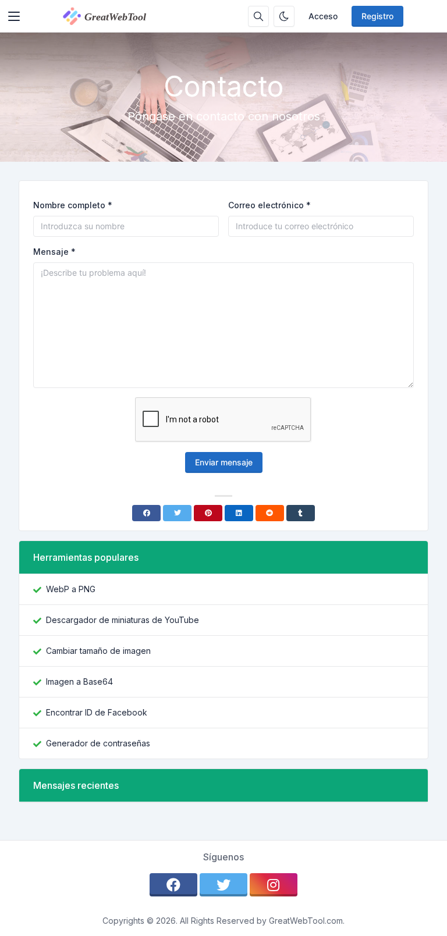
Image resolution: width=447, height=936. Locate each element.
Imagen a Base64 (79, 681)
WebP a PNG (70, 589)
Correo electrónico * (269, 205)
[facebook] (173, 884)
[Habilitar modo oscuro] (284, 16)
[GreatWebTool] (116, 16)
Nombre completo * (72, 205)
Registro (377, 16)
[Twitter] (177, 513)
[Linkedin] (239, 513)
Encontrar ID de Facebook (96, 712)
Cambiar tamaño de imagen (98, 651)
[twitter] (223, 884)
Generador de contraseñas (98, 743)
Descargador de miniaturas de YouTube (122, 620)
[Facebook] (146, 513)
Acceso (323, 16)
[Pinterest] (208, 513)
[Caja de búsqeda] (258, 16)
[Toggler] (14, 16)
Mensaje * (54, 252)
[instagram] (273, 884)
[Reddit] (270, 513)
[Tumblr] (300, 513)
